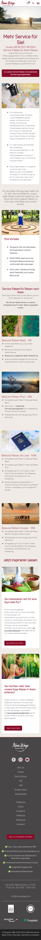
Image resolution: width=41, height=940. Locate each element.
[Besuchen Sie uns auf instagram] (20, 760)
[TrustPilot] (30, 920)
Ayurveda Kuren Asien (15, 643)
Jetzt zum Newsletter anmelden (20, 837)
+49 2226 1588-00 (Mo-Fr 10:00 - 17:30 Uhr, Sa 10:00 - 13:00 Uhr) (21, 886)
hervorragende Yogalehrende (18, 713)
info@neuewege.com (21, 896)
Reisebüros (21, 815)
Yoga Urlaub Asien (13, 728)
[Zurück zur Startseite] (9, 3)
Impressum (21, 824)
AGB (20, 785)
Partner (21, 806)
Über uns (20, 767)
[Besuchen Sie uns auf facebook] (14, 760)
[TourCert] (30, 909)
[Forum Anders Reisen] (10, 909)
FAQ (20, 781)
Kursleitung (20, 811)
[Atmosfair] (10, 920)
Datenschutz (20, 820)
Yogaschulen (20, 802)
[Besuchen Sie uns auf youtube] (27, 760)
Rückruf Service (21, 776)
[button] (38, 3)
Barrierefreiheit (20, 794)
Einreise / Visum (21, 789)
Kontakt (21, 772)
